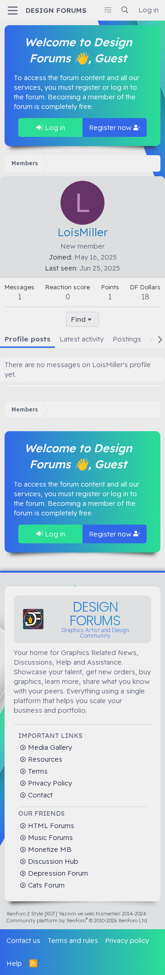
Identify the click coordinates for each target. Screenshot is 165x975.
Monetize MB (49, 849)
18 (145, 296)
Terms (37, 771)
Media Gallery (49, 747)
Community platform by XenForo (77, 920)
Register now (111, 127)
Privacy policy (127, 940)
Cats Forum (45, 885)
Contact (39, 795)
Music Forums (49, 837)
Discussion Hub (52, 861)
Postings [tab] (127, 339)
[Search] (125, 9)
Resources (44, 759)
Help (14, 963)
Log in (54, 127)
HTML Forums (50, 825)
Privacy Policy (49, 783)
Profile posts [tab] (27, 339)
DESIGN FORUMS (56, 10)
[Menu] (12, 10)
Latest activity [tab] (82, 339)
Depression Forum (57, 873)
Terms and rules (73, 940)
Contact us (23, 940)
